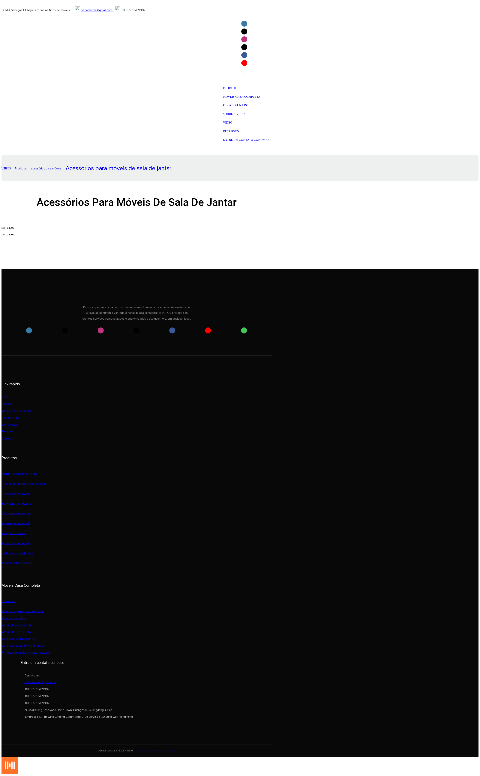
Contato (7, 438)
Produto (7, 403)
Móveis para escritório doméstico (23, 645)
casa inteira (9, 601)
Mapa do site (168, 750)
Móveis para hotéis (14, 618)
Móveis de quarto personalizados (23, 611)
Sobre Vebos (10, 424)
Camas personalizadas (16, 513)
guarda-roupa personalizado (20, 473)
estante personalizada (16, 523)
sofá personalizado (14, 533)
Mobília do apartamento (17, 625)
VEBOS (6, 168)
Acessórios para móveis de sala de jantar (118, 169)
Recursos (8, 431)
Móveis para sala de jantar (18, 638)
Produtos (21, 168)
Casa (5, 396)
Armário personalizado (16, 493)
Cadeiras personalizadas (17, 553)
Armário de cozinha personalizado (23, 483)
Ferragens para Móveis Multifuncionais (26, 652)
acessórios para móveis (46, 168)
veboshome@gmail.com (97, 10)
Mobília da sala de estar (17, 632)
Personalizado (11, 417)
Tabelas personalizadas (17, 503)
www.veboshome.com (148, 750)
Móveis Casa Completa (17, 410)
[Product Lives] (10, 772)
